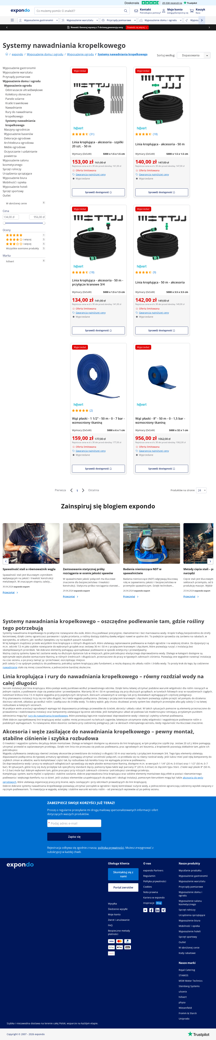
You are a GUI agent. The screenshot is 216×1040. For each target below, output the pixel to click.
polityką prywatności (111, 848)
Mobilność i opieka (14, 182)
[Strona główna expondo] (6, 54)
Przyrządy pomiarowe (16, 77)
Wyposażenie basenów (18, 134)
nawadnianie (10, 667)
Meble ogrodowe (14, 147)
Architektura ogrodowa (19, 143)
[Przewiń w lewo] (6, 27)
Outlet (7, 195)
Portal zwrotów (123, 887)
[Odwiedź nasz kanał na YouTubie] (145, 911)
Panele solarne (14, 99)
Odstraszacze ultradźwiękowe (24, 90)
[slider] (4, 223)
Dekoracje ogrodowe (17, 138)
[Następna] (83, 490)
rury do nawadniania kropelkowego (48, 715)
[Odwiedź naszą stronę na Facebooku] (151, 911)
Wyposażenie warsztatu (18, 72)
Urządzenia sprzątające (17, 173)
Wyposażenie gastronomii (19, 68)
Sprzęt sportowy (13, 191)
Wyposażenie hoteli (15, 187)
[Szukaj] (126, 11)
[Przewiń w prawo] (209, 27)
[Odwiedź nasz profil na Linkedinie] (157, 911)
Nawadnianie (13, 107)
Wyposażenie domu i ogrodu (22, 81)
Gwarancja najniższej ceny (91, 174)
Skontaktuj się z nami (123, 874)
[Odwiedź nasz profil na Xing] (163, 911)
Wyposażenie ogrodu (18, 85)
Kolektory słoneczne (18, 94)
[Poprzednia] (71, 490)
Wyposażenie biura (15, 178)
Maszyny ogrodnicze (17, 129)
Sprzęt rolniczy (12, 169)
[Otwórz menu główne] (12, 20)
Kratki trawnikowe (16, 103)
